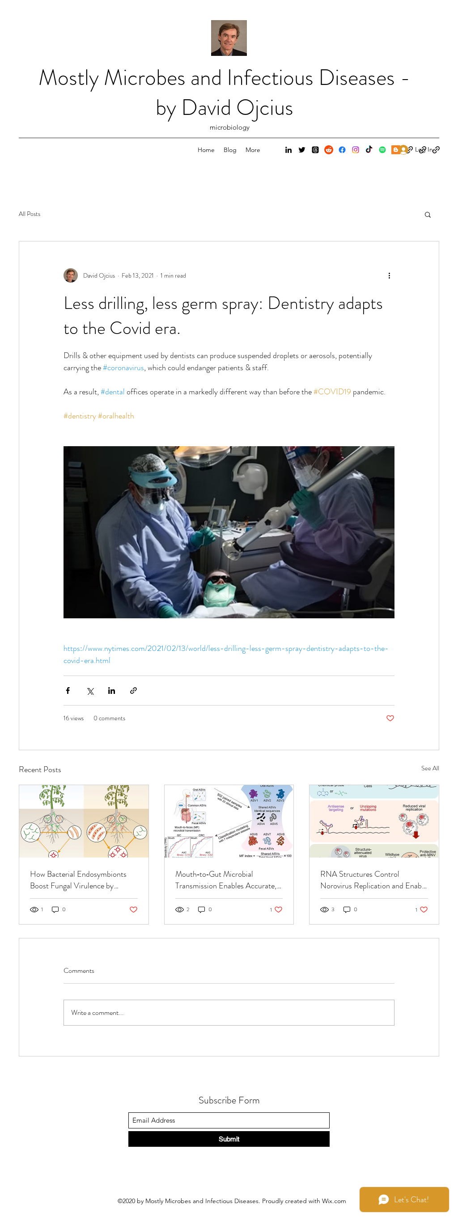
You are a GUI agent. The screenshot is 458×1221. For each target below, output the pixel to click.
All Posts (29, 214)
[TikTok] (369, 149)
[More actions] (389, 275)
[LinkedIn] (288, 149)
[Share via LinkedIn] (111, 690)
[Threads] (315, 149)
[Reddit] (328, 149)
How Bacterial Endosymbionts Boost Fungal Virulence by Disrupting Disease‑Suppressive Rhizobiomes (80, 879)
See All (430, 768)
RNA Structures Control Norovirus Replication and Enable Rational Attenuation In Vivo (373, 879)
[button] (428, 214)
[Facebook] (342, 149)
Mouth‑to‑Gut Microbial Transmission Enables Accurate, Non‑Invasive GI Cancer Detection (225, 879)
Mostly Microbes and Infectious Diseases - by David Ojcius (224, 92)
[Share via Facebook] (68, 690)
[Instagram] (355, 149)
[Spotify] (382, 149)
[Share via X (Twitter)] (89, 690)
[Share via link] (133, 690)
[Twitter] (301, 149)
